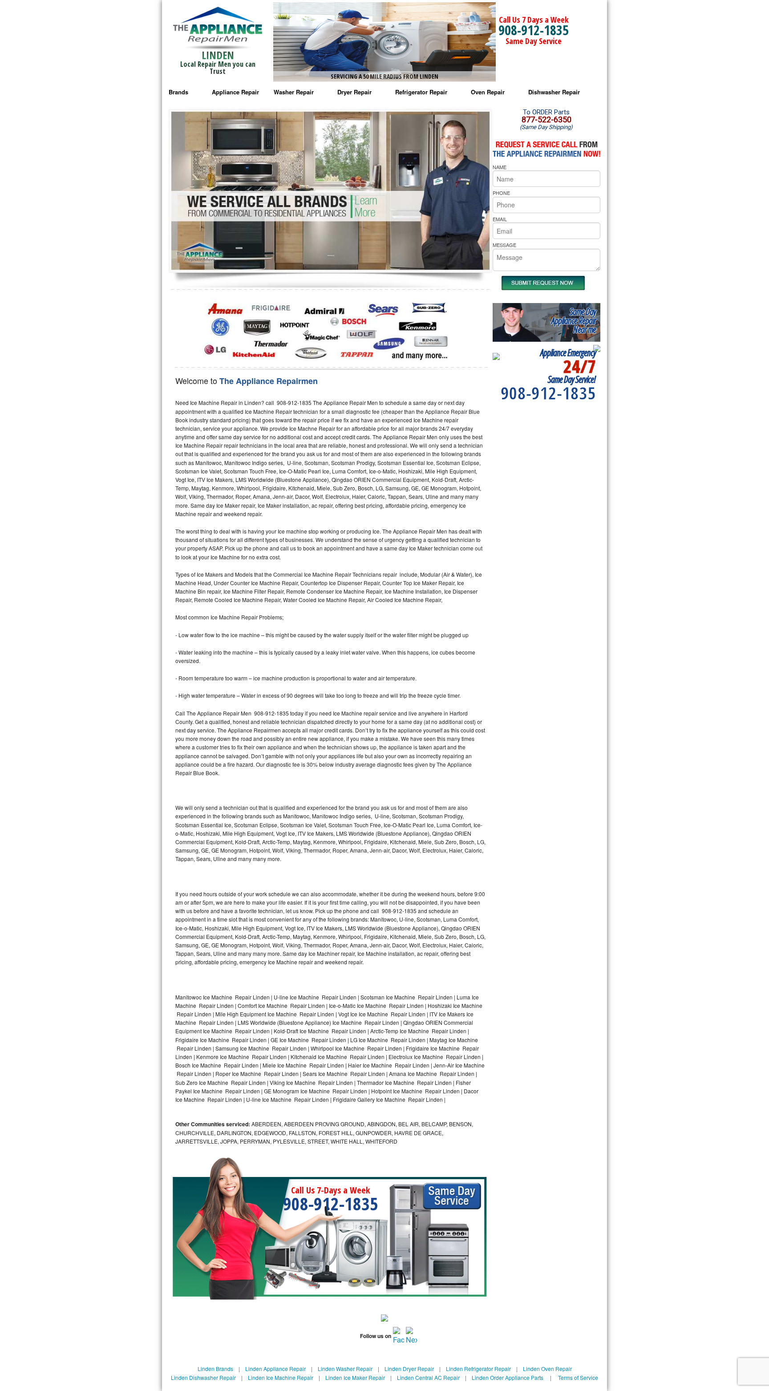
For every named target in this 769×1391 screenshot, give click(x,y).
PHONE (501, 192)
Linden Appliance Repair (275, 1368)
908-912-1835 (533, 30)
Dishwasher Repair (554, 92)
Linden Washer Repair (345, 1368)
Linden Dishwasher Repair (203, 1377)
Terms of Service (578, 1377)
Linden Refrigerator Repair (478, 1368)
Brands (178, 92)
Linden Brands (215, 1368)
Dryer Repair (354, 92)
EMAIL (500, 218)
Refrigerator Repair (421, 92)
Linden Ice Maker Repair (355, 1377)
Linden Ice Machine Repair (280, 1377)
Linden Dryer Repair (409, 1368)
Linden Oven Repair (547, 1368)
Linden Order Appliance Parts (507, 1377)
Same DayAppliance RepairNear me (573, 321)
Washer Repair (294, 92)
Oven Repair (488, 92)
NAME (499, 166)
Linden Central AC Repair (428, 1377)
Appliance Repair (235, 92)
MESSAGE (504, 244)
